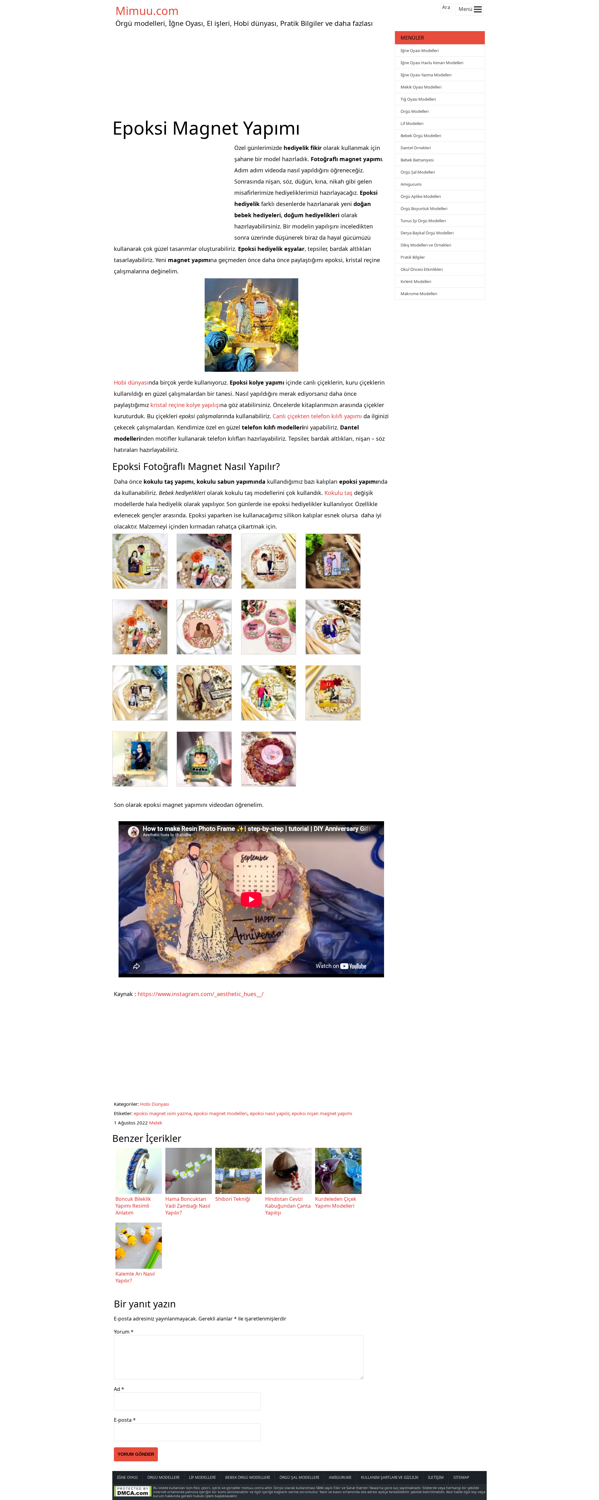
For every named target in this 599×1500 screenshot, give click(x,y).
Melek (155, 1122)
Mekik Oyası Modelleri (421, 87)
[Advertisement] (253, 73)
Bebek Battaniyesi (417, 160)
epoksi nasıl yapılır (269, 1113)
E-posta (125, 1419)
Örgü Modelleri (415, 111)
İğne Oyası (127, 1477)
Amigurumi (411, 184)
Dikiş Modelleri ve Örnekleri (426, 245)
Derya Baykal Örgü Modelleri (427, 233)
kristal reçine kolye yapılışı (185, 405)
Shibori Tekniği (232, 1199)
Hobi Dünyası (154, 1104)
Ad (119, 1389)
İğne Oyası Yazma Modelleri (426, 75)
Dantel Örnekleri (416, 148)
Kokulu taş (338, 492)
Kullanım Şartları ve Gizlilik (389, 1477)
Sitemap (461, 1477)
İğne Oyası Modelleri (420, 50)
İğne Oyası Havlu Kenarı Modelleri (432, 62)
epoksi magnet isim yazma (162, 1113)
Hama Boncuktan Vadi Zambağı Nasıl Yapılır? (187, 1206)
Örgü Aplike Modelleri (421, 196)
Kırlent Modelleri (416, 281)
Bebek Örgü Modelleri (421, 135)
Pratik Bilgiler (413, 257)
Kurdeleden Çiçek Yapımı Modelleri (335, 1202)
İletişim (436, 1477)
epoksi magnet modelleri (220, 1113)
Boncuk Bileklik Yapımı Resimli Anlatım (133, 1206)
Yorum (124, 1331)
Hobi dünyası (131, 382)
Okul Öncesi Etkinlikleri (422, 269)
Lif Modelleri (412, 123)
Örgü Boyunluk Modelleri (424, 208)
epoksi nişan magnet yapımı (322, 1113)
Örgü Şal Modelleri (418, 172)
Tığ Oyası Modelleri (418, 99)
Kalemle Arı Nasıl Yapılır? (135, 1277)
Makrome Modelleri (419, 293)
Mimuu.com (147, 10)
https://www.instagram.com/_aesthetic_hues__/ (201, 994)
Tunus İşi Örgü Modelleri (423, 220)
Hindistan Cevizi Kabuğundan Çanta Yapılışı (288, 1206)
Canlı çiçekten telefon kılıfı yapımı (317, 416)
